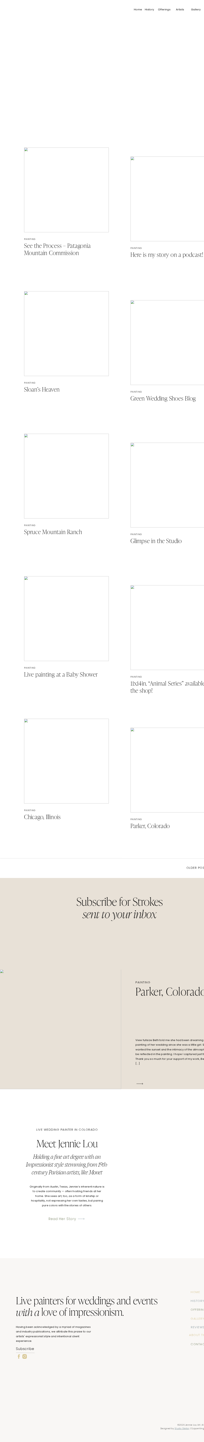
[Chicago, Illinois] (66, 761)
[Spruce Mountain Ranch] (66, 476)
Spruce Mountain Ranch (53, 532)
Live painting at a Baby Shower (61, 675)
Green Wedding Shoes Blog (163, 399)
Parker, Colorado (150, 826)
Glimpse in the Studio (156, 541)
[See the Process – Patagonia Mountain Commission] (66, 189)
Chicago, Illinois (42, 817)
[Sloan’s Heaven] (66, 333)
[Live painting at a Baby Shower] (66, 618)
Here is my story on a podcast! (166, 255)
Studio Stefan (182, 1428)
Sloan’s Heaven (42, 390)
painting (29, 239)
